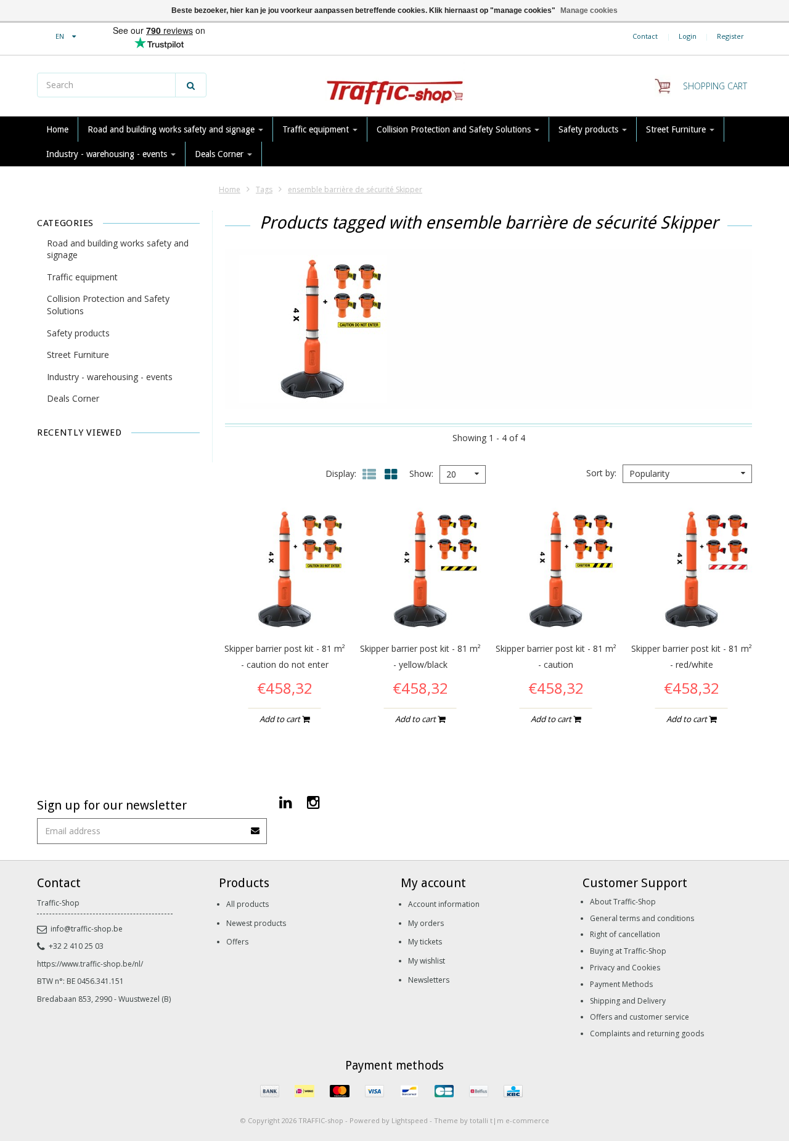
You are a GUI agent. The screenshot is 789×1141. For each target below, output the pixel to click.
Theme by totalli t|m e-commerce (491, 1120)
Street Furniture (677, 129)
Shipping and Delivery (628, 1001)
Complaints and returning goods (647, 1033)
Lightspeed (409, 1120)
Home (57, 129)
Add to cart (281, 719)
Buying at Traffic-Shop (628, 951)
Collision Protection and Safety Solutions (455, 129)
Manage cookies (589, 10)
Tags (264, 189)
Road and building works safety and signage (172, 129)
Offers (237, 941)
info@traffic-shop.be (87, 929)
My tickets (425, 941)
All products (247, 904)
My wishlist (426, 961)
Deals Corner (220, 154)
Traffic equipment (316, 129)
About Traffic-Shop (623, 901)
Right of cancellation (625, 934)
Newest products (256, 923)
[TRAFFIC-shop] (394, 86)
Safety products (589, 129)
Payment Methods (621, 984)
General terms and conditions (642, 918)
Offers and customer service (639, 1017)
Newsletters (428, 980)
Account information (444, 904)
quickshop (284, 605)
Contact (645, 36)
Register (730, 36)
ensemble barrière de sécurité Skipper (355, 189)
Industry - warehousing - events (108, 154)
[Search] (190, 85)
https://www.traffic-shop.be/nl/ (90, 964)
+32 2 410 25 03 (76, 946)
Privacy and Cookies (625, 967)
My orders (426, 923)
